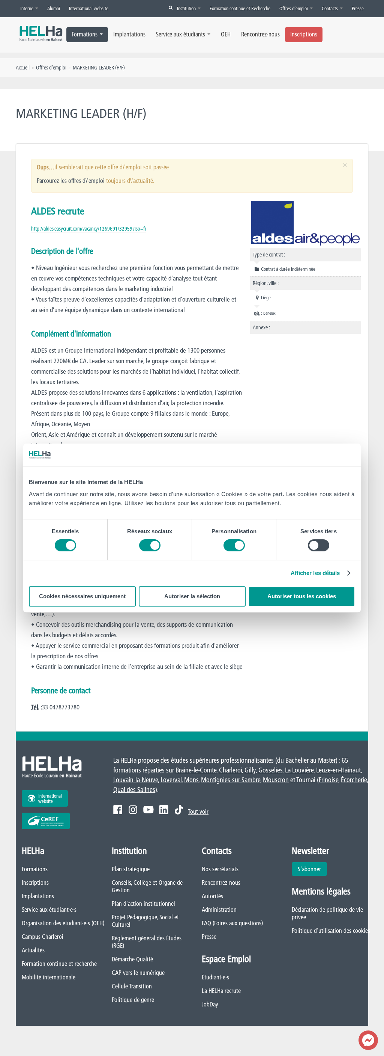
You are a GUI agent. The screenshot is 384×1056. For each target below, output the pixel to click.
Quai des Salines (134, 789)
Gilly (250, 770)
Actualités (33, 950)
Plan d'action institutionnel (143, 903)
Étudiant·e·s (215, 977)
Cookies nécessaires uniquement (82, 596)
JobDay (210, 1004)
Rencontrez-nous (260, 34)
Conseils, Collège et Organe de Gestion (147, 886)
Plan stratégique (131, 869)
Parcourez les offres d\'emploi (71, 180)
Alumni (53, 8)
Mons (191, 779)
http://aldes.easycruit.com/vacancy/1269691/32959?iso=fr (88, 228)
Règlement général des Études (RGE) (147, 941)
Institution (187, 8)
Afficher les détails (315, 573)
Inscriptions (303, 34)
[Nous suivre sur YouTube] (148, 810)
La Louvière (299, 770)
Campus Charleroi (42, 936)
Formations (85, 34)
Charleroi (230, 770)
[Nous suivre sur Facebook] (118, 810)
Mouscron (276, 779)
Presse (358, 8)
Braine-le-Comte (196, 770)
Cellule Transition (132, 986)
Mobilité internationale (48, 977)
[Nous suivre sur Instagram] (133, 810)
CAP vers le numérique (138, 972)
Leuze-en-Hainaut (338, 770)
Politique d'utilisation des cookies (331, 930)
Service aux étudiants (180, 34)
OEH (226, 34)
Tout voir (198, 811)
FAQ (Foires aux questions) (232, 923)
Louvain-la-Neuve (135, 779)
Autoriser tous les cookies (301, 596)
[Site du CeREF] (46, 821)
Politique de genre (133, 999)
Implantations (129, 34)
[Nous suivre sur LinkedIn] (164, 810)
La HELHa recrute (221, 990)
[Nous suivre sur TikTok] (179, 810)
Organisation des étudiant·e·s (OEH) (63, 923)
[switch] (149, 545)
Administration (219, 909)
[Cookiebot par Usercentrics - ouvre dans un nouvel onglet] (322, 454)
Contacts (330, 8)
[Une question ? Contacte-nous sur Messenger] (368, 1040)
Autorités (212, 896)
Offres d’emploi (294, 8)
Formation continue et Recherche (240, 8)
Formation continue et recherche (59, 963)
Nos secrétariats (220, 869)
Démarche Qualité (132, 959)
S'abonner (309, 869)
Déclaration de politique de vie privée (327, 913)
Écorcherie (354, 779)
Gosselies (270, 770)
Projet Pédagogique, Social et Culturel (145, 920)
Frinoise (328, 779)
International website (88, 8)
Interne (27, 8)
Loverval (171, 779)
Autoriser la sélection (192, 596)
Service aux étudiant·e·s (49, 909)
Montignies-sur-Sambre (230, 779)
